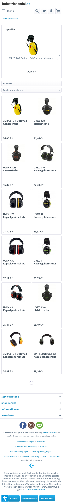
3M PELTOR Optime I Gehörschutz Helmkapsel (31, 58)
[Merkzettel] (44, 11)
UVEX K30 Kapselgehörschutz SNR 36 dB (14, 262)
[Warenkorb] (58, 11)
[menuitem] (8, 11)
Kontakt (43, 446)
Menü (10, 11)
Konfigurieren (47, 498)
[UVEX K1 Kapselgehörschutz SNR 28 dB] (47, 246)
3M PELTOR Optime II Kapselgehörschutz (46, 355)
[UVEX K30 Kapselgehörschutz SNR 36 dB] (16, 246)
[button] (4, 498)
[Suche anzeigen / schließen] (37, 11)
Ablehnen (14, 498)
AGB (44, 456)
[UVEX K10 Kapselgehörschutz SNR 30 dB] (47, 153)
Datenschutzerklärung (29, 456)
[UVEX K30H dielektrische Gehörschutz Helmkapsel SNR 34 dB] (16, 153)
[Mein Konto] (51, 11)
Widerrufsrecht (10, 456)
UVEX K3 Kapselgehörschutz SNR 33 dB (14, 309)
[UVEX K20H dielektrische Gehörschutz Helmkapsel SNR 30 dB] (47, 106)
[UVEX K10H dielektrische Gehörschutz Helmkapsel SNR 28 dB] (47, 293)
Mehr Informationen (36, 489)
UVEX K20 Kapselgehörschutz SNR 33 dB (14, 215)
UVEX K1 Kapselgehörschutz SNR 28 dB (45, 262)
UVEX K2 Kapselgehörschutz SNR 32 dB (45, 215)
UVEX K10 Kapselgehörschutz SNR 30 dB (45, 169)
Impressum (54, 456)
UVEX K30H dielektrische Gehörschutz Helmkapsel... (11, 169)
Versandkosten (49, 432)
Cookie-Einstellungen (25, 441)
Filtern (9, 83)
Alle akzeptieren (29, 498)
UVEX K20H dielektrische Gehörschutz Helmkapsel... (42, 122)
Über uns (41, 441)
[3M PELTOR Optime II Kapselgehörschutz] (47, 339)
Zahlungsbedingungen (41, 451)
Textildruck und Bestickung (25, 446)
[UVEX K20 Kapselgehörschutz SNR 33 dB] (16, 199)
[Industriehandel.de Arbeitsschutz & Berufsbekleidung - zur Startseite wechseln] (16, 4)
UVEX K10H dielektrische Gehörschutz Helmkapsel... (42, 309)
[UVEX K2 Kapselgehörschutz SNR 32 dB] (47, 199)
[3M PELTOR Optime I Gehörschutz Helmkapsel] (31, 45)
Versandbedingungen (19, 451)
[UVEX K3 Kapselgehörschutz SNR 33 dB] (16, 293)
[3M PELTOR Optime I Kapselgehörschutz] (16, 339)
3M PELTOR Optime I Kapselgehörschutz (15, 355)
